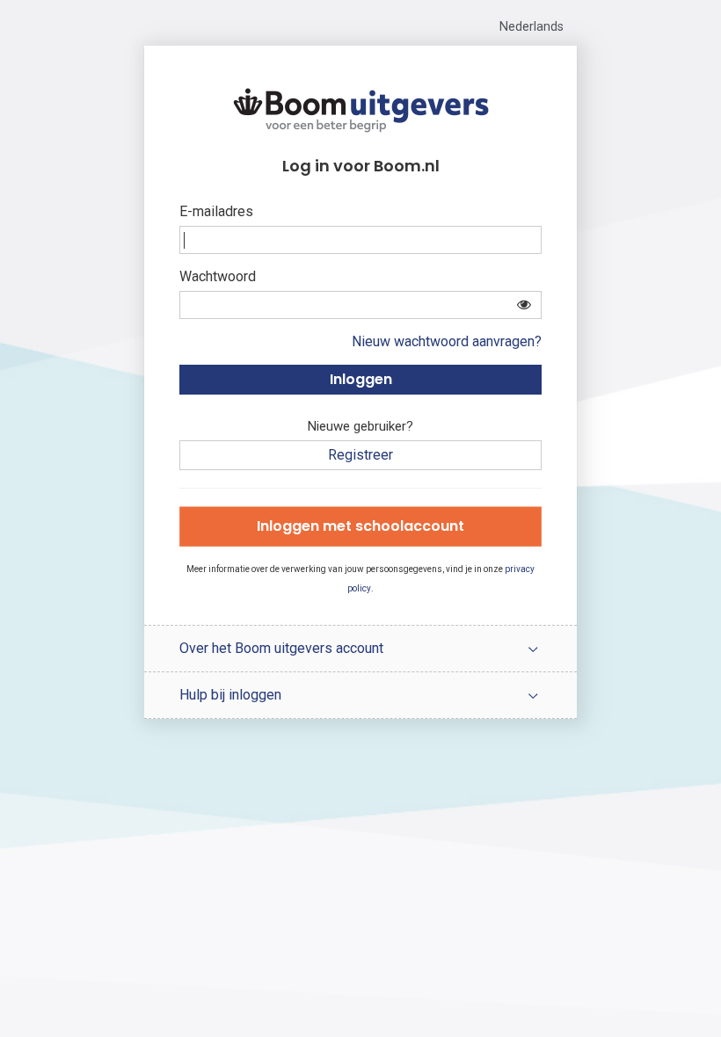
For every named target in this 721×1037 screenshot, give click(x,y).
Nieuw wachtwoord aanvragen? (447, 341)
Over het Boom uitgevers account (281, 648)
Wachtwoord (217, 276)
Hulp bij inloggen (230, 694)
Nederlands (531, 26)
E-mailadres (216, 211)
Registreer (360, 454)
